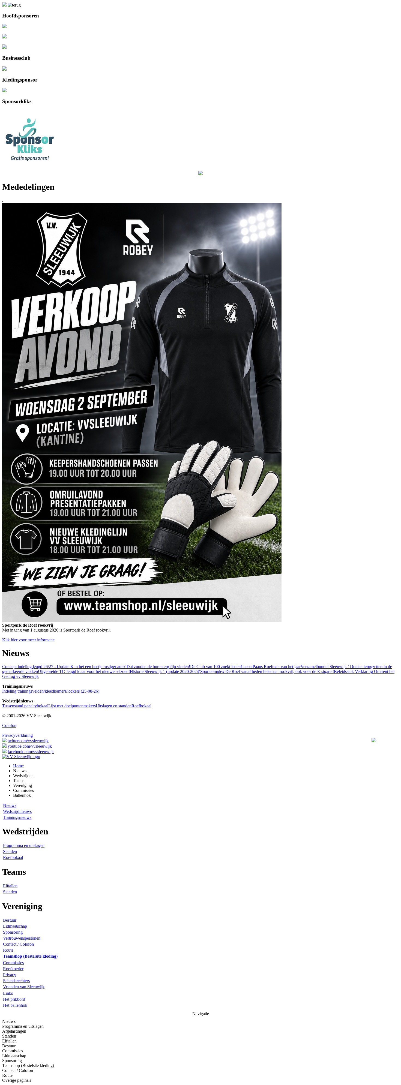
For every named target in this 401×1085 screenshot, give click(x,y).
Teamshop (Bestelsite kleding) (28, 1065)
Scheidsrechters (16, 980)
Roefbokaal (141, 706)
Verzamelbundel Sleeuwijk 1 (325, 666)
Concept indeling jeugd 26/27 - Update (35, 666)
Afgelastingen (14, 1031)
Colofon (9, 725)
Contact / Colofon (18, 944)
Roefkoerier (13, 968)
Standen (10, 851)
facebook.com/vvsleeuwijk (31, 751)
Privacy (9, 974)
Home (18, 766)
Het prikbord (14, 999)
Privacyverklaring (17, 735)
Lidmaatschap (15, 926)
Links (8, 993)
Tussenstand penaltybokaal (25, 706)
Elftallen (10, 885)
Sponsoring (13, 932)
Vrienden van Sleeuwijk (23, 986)
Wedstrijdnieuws (17, 811)
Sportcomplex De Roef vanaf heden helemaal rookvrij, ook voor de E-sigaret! (267, 671)
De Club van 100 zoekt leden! (216, 666)
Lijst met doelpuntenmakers (72, 706)
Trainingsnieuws (17, 817)
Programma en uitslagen (23, 845)
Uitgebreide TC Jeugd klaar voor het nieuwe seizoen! (84, 671)
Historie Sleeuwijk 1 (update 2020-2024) (165, 671)
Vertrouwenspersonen (21, 938)
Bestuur (9, 920)
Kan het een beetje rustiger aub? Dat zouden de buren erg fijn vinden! (129, 666)
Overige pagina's (16, 1080)
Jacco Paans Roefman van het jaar (271, 666)
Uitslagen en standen (113, 706)
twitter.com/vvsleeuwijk (28, 740)
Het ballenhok (15, 1005)
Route (8, 950)
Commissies (13, 962)
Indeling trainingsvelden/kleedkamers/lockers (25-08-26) (50, 691)
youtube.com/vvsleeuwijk (30, 746)
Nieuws (9, 805)
